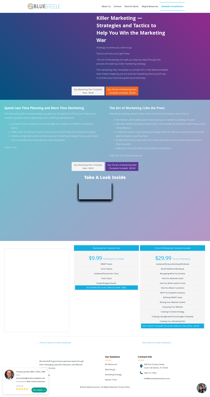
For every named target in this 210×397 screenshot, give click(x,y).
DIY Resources (111, 364)
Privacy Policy (124, 387)
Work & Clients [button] (132, 6)
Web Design (110, 369)
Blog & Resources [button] (150, 6)
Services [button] (117, 6)
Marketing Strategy (113, 374)
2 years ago (19, 386)
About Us (106, 6)
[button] (88, 91)
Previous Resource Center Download (54, 342)
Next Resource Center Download (158, 342)
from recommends (30, 377)
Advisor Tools (111, 379)
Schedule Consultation (172, 6)
